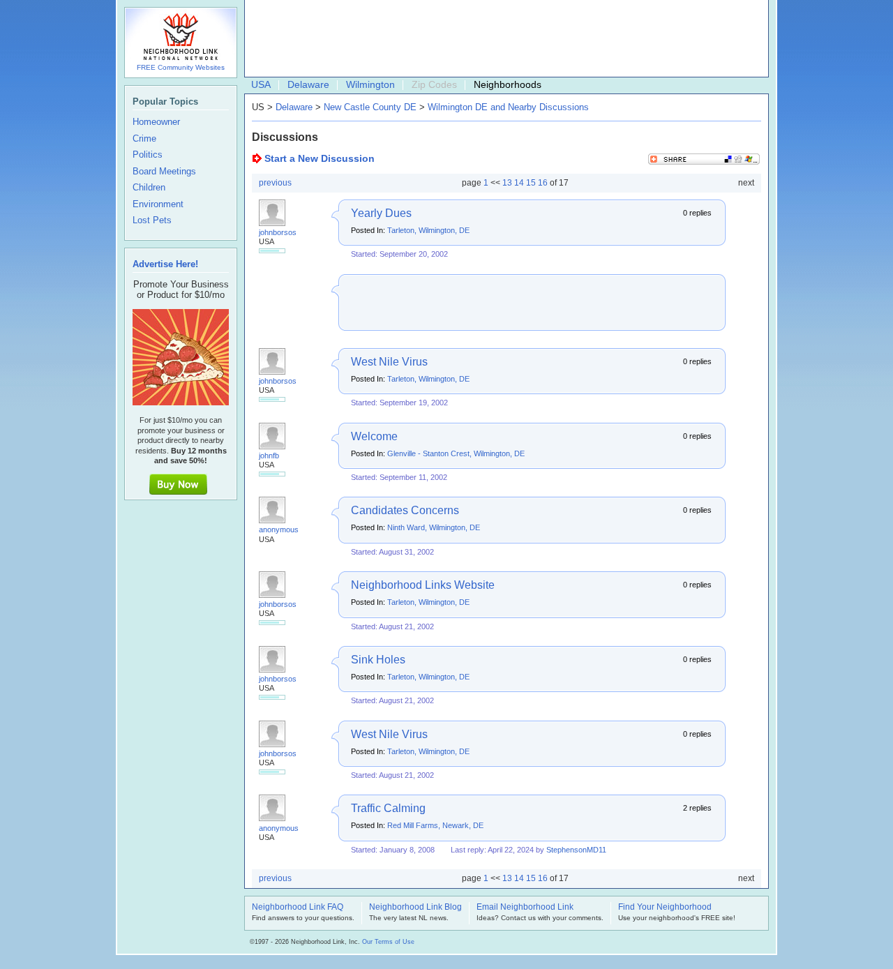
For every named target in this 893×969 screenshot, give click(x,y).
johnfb (269, 455)
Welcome (374, 436)
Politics (148, 155)
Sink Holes (378, 660)
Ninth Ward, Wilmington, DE (433, 527)
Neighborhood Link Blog (415, 907)
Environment (158, 204)
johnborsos (278, 232)
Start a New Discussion (319, 158)
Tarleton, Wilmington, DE (428, 230)
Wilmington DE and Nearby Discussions (508, 107)
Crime (144, 139)
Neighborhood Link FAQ (297, 907)
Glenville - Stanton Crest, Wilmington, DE (456, 453)
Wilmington (370, 84)
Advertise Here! (165, 264)
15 (531, 183)
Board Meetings (164, 171)
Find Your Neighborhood (665, 907)
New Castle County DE (370, 107)
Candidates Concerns (405, 510)
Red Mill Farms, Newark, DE (435, 825)
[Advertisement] (503, 39)
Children (149, 188)
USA (261, 84)
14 (519, 183)
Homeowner (156, 122)
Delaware (308, 84)
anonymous (279, 529)
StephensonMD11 (576, 850)
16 (543, 183)
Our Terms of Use (388, 941)
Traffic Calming (388, 808)
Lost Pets (152, 220)
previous (275, 183)
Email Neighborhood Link (524, 907)
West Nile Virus (389, 362)
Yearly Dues (381, 213)
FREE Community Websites (181, 67)
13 (507, 183)
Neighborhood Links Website (423, 585)
